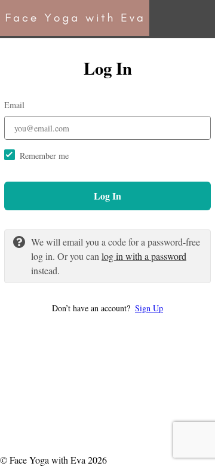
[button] (107, 308)
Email (14, 105)
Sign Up (149, 308)
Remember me (44, 155)
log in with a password (144, 256)
